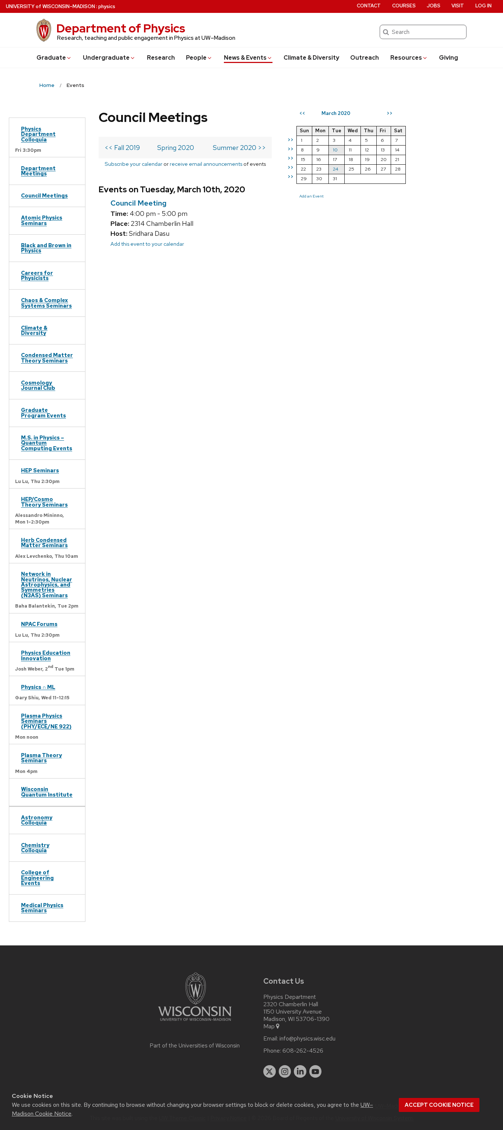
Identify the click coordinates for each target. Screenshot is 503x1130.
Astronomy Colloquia (36, 820)
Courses (404, 6)
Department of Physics (120, 28)
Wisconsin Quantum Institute (47, 792)
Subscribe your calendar (133, 163)
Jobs (433, 6)
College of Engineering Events (37, 877)
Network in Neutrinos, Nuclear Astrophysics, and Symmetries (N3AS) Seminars (46, 584)
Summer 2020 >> (239, 147)
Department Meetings (38, 171)
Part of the (195, 1045)
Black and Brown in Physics (46, 248)
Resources (406, 58)
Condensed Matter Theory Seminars (47, 357)
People (196, 58)
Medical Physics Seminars (42, 908)
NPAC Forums (39, 623)
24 (336, 169)
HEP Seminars (40, 470)
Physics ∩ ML (38, 686)
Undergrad (106, 58)
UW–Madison (50, 6)
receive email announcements (206, 163)
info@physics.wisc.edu (307, 1038)
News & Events (245, 58)
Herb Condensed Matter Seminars (44, 542)
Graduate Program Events (43, 412)
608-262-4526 (302, 1050)
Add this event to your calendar (147, 243)
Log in (483, 6)
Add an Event (311, 196)
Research (161, 58)
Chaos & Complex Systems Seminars (46, 303)
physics (106, 6)
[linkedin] (300, 1071)
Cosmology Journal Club (38, 385)
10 (335, 150)
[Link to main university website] (195, 1022)
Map (269, 1026)
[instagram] (285, 1071)
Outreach (364, 58)
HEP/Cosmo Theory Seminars (44, 502)
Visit (457, 6)
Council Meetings (44, 195)
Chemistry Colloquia (35, 848)
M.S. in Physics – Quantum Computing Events (46, 443)
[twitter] (269, 1071)
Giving (448, 58)
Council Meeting (138, 203)
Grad (51, 58)
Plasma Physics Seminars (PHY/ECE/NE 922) (46, 721)
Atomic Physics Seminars (41, 220)
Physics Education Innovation (45, 655)
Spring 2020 (175, 147)
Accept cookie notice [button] (439, 1105)
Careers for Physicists (37, 275)
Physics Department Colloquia (38, 134)
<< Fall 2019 (122, 147)
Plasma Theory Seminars (41, 758)
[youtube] (315, 1071)
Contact (369, 6)
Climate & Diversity (311, 58)
